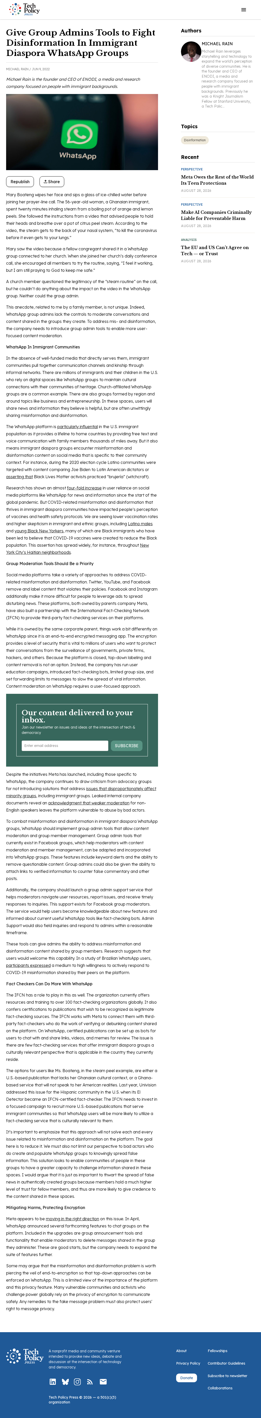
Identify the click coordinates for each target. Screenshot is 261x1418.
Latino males (140, 523)
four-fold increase (84, 487)
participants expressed (28, 965)
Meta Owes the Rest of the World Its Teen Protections (217, 180)
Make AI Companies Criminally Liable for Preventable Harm (216, 215)
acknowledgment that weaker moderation (88, 802)
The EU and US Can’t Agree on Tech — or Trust (215, 250)
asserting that (19, 476)
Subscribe (126, 745)
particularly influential (77, 426)
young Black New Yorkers (39, 530)
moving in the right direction (72, 1218)
